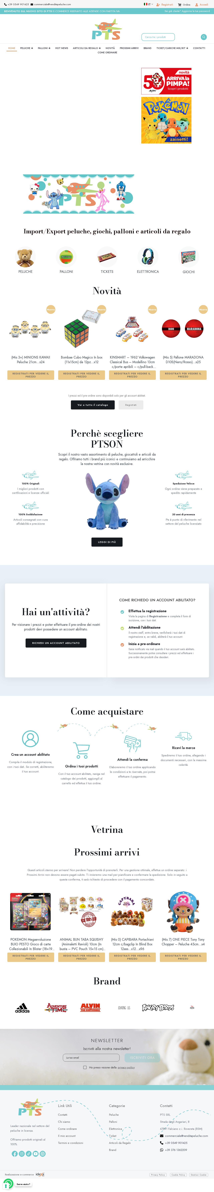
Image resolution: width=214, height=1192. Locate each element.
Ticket (112, 1111)
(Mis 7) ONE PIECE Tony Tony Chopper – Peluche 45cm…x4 (183, 917)
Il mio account (66, 1111)
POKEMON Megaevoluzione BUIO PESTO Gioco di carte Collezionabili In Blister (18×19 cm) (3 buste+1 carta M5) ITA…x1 (31, 920)
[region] (78, 101)
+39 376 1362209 (176, 1125)
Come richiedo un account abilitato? (157, 575)
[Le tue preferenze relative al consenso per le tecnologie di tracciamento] (6, 1186)
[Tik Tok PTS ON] (29, 1129)
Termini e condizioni (70, 1118)
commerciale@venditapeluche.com (186, 1111)
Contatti (62, 1090)
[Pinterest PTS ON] (43, 1129)
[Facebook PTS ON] (15, 1129)
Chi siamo (64, 1097)
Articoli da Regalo (120, 1118)
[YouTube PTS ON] (36, 1129)
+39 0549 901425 (176, 1118)
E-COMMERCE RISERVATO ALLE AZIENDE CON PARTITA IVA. (62, 11)
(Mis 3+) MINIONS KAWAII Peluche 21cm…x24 (30, 335)
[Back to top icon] (207, 1180)
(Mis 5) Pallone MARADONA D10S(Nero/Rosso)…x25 (183, 335)
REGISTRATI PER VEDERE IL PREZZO (31, 350)
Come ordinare (67, 1104)
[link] (78, 169)
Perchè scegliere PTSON (107, 414)
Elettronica (115, 1104)
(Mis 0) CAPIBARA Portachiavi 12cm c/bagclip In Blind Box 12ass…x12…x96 (132, 920)
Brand (112, 1125)
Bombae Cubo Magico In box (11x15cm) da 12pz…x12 (81, 335)
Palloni (113, 1097)
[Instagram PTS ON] (22, 1129)
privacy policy (126, 1043)
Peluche (114, 1090)
